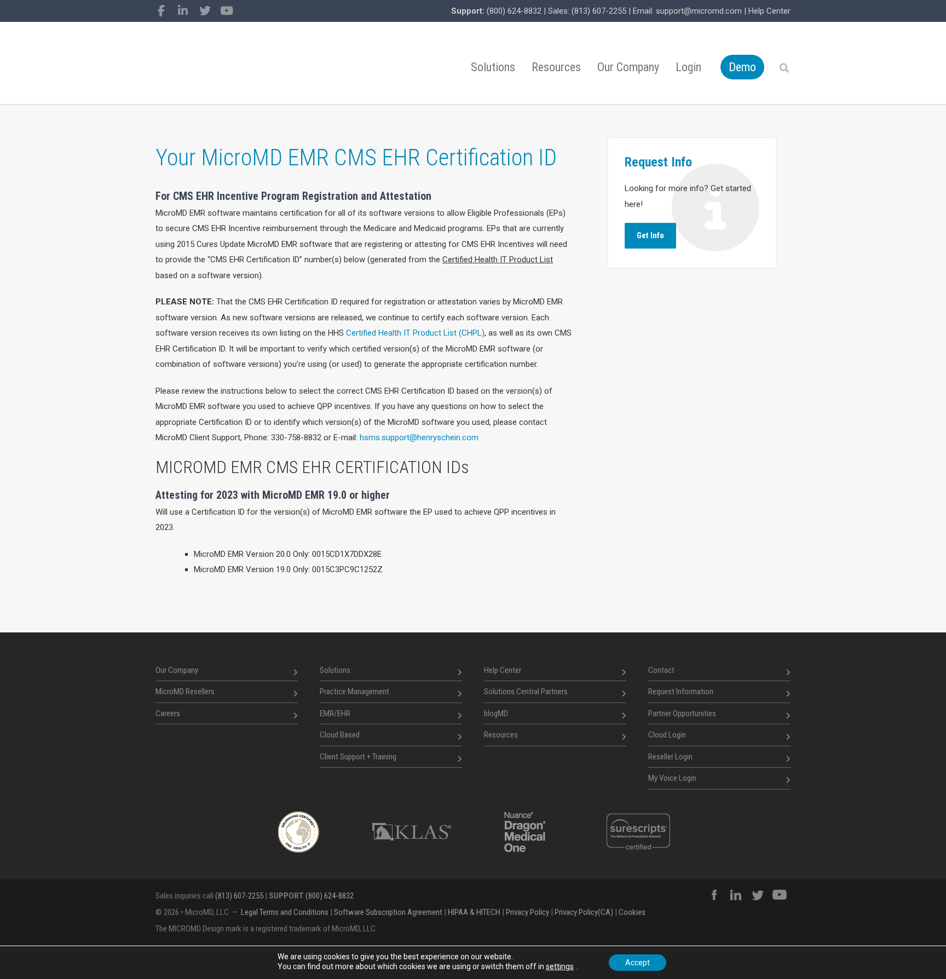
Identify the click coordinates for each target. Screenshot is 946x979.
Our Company (628, 67)
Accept (637, 962)
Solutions (493, 67)
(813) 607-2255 (599, 11)
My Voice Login (672, 778)
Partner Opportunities (682, 713)
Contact (661, 670)
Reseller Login (670, 757)
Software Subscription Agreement (388, 912)
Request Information (680, 691)
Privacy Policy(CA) (584, 912)
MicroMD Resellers (185, 691)
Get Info (650, 235)
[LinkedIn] (183, 11)
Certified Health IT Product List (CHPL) (415, 333)
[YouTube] (227, 11)
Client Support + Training (358, 757)
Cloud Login (667, 735)
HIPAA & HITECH (474, 912)
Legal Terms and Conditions (284, 912)
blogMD (496, 713)
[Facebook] (161, 11)
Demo (742, 67)
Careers (167, 713)
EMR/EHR (335, 713)
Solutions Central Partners (526, 691)
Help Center (769, 11)
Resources (556, 67)
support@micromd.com (699, 11)
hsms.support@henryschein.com (419, 437)
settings (560, 966)
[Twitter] (205, 11)
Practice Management (354, 691)
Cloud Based (340, 735)
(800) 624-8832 (514, 11)
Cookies (632, 912)
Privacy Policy (527, 912)
